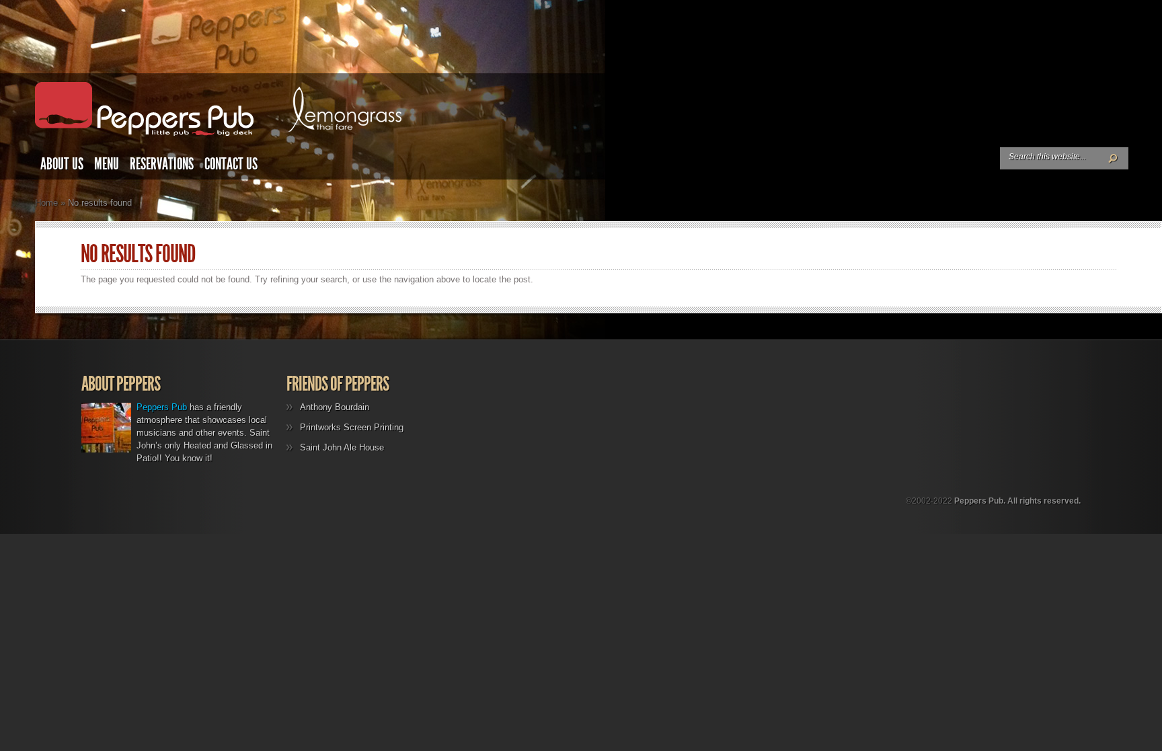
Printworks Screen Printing (351, 427)
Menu (106, 164)
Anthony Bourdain (334, 407)
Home (46, 203)
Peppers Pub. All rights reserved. (1017, 501)
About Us (61, 164)
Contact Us (231, 164)
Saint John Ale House (342, 447)
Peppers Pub (162, 407)
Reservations (162, 164)
